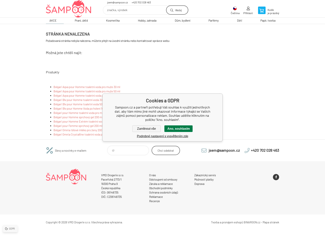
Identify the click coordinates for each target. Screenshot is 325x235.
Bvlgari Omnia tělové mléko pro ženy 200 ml (79, 130)
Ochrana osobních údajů (163, 192)
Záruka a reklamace (161, 183)
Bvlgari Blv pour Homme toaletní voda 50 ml (79, 104)
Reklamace (156, 196)
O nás (152, 175)
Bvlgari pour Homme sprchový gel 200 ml (78, 117)
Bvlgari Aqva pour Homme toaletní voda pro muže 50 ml (86, 91)
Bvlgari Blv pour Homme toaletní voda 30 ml (79, 100)
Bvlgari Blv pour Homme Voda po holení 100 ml (81, 108)
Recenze (154, 201)
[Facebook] (276, 177)
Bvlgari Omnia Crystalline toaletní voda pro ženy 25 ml (85, 134)
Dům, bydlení (182, 20)
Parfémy (214, 20)
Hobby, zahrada (147, 20)
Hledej (178, 10)
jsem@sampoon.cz (117, 2)
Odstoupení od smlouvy (163, 179)
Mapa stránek (271, 222)
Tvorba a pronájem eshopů (227, 222)
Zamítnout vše (146, 128)
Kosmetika (113, 20)
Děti (239, 20)
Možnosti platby (204, 179)
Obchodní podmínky (161, 188)
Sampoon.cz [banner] (68, 8)
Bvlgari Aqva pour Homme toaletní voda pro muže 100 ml (87, 95)
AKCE (53, 20)
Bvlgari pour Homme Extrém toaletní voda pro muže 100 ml (88, 121)
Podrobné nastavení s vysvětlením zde (162, 136)
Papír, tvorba (268, 20)
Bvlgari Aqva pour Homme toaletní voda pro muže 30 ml (86, 87)
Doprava (199, 183)
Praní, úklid (81, 20)
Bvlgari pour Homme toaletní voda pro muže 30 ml (83, 112)
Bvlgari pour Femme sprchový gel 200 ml (77, 125)
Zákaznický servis (205, 175)
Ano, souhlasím (178, 128)
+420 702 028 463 (141, 2)
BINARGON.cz (252, 222)
